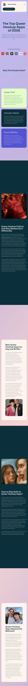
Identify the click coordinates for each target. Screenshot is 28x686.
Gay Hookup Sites (9, 9)
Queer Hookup (12, 4)
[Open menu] (24, 4)
